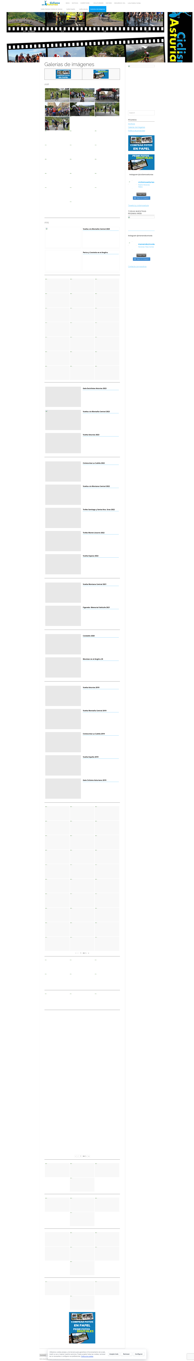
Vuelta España (70, 9)
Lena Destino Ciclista (134, 3)
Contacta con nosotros (137, 266)
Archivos (131, 124)
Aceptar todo (113, 1354)
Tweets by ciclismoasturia (138, 205)
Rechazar (126, 1354)
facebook (43, 1355)
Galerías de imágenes (97, 9)
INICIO (68, 3)
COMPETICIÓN (84, 3)
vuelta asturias (83, 9)
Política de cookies (87, 1356)
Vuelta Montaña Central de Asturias (51, 9)
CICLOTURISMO (98, 3)
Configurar (139, 1354)
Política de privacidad (136, 131)
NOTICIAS (75, 3)
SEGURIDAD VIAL (119, 3)
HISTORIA (109, 3)
